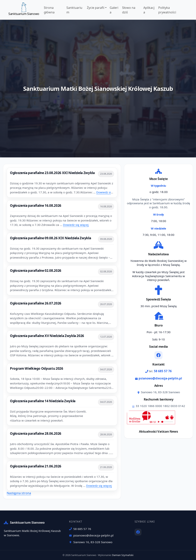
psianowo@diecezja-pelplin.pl (160, 378)
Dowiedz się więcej (76, 225)
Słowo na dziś (128, 10)
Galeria (114, 10)
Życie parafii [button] (95, 8)
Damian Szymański (122, 555)
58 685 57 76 (163, 371)
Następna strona (19, 493)
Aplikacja (148, 10)
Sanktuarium (74, 10)
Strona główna (49, 10)
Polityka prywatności (167, 10)
